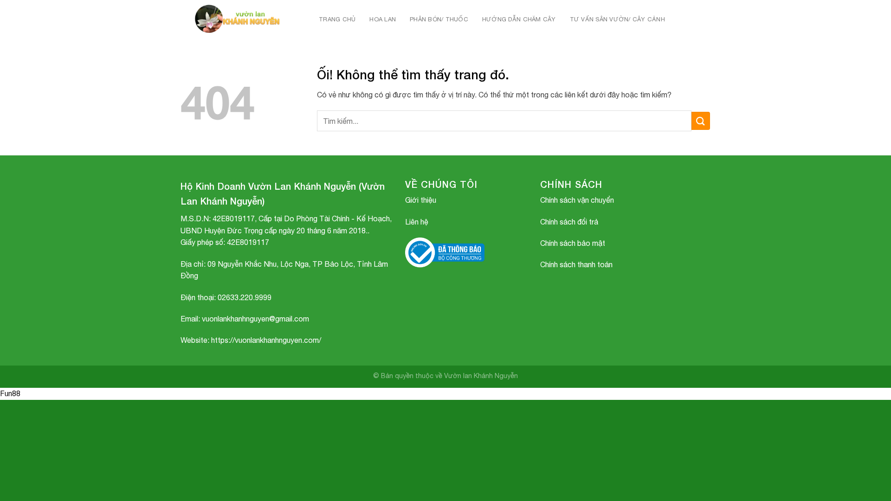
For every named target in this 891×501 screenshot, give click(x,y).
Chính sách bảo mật (572, 243)
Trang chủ (337, 19)
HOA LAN (382, 19)
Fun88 (10, 393)
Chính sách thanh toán (576, 264)
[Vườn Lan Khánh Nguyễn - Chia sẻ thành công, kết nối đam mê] (239, 19)
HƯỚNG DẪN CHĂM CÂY (519, 19)
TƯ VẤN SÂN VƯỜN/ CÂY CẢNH (617, 19)
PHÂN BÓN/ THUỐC (439, 19)
